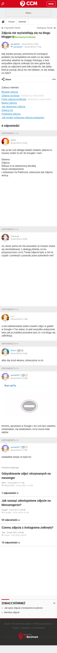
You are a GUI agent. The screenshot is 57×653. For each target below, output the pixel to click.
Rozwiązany (20, 37)
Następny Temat (45, 28)
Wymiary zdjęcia (11, 612)
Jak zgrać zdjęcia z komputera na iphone (23, 608)
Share (8, 79)
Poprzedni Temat (12, 28)
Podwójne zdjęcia (11, 114)
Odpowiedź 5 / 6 (10, 368)
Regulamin (26, 628)
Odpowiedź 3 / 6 (10, 309)
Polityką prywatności (43, 624)
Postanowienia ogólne (21, 624)
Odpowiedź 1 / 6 (10, 133)
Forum (11, 21)
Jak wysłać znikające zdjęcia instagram (23, 117)
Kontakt (15, 628)
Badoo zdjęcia (9, 102)
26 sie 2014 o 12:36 (19, 353)
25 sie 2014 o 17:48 (19, 319)
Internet (22, 21)
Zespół (7, 624)
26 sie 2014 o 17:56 (33, 47)
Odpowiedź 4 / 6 (10, 343)
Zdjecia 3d (7, 110)
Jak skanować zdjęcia (13, 106)
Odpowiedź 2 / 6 (10, 229)
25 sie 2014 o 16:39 (19, 239)
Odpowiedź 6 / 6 (10, 440)
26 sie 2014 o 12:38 (19, 378)
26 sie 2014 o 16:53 (19, 143)
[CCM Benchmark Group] (28, 636)
